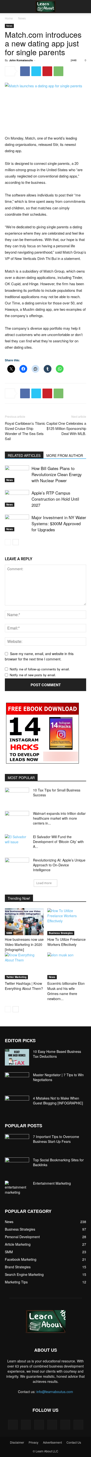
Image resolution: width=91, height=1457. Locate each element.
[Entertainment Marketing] (17, 1188)
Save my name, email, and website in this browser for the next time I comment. (39, 656)
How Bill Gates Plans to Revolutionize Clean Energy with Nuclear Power (57, 474)
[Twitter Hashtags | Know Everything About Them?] (24, 965)
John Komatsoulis (21, 60)
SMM (9, 933)
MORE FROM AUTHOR (64, 455)
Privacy (33, 1442)
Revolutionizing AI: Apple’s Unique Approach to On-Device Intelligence (59, 865)
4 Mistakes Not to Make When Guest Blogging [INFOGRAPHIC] (58, 1100)
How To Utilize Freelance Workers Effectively (66, 942)
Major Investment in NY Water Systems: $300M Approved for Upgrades (59, 523)
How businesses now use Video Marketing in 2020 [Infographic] (24, 944)
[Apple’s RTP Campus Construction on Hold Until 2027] (17, 498)
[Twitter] (36, 71)
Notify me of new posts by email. (33, 675)
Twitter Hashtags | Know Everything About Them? (24, 986)
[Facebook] (25, 71)
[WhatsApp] (58, 71)
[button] (8, 6)
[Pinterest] (47, 71)
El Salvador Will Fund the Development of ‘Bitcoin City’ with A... (58, 841)
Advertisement (52, 1442)
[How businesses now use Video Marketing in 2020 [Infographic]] (24, 921)
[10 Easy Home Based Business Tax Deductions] (17, 1057)
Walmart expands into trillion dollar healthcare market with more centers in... (59, 818)
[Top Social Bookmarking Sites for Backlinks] (17, 1165)
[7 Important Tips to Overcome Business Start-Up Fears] (17, 1142)
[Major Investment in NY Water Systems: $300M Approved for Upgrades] (17, 523)
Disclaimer (17, 1442)
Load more (44, 883)
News (22, 18)
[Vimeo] (52, 1425)
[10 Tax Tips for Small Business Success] (17, 796)
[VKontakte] (65, 1425)
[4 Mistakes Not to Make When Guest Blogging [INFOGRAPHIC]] (17, 1104)
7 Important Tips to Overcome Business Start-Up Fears (56, 1139)
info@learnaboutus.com (54, 1391)
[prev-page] (8, 542)
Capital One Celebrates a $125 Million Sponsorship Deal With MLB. (66, 428)
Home (9, 18)
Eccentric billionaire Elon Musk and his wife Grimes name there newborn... (66, 991)
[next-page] (16, 542)
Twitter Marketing (16, 977)
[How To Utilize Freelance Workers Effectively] (66, 921)
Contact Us (73, 1442)
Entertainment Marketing (52, 1183)
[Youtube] (78, 1425)
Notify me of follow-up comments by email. (40, 669)
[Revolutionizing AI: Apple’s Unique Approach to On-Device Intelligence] (17, 866)
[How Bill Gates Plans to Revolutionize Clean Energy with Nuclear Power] (17, 473)
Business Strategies (61, 933)
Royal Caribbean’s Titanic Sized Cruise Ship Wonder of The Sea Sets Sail (25, 431)
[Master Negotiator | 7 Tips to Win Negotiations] (17, 1080)
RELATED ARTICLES (24, 455)
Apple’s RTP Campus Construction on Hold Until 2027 (55, 499)
